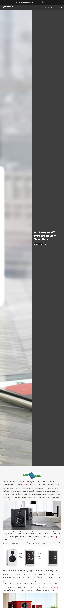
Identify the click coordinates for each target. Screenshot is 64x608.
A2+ (56, 531)
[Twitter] (39, 244)
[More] (45, 244)
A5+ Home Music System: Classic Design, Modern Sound (24, 2)
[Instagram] (37, 244)
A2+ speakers (48, 574)
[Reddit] (41, 244)
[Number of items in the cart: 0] (58, 7)
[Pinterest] (43, 244)
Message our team (46, 1)
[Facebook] (35, 244)
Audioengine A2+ (23, 484)
